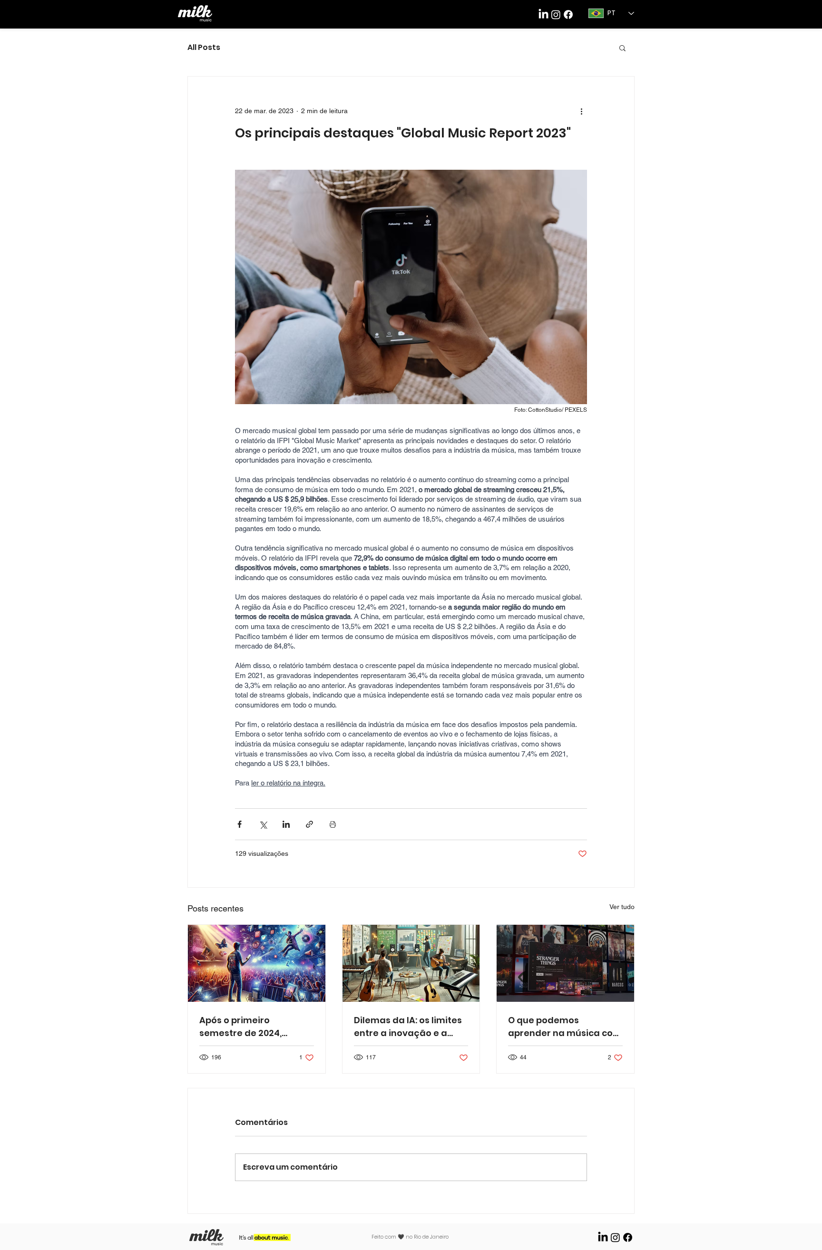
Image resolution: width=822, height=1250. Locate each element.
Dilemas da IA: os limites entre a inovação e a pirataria (408, 1026)
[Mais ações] (581, 110)
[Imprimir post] (332, 824)
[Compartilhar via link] (309, 824)
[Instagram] (615, 1237)
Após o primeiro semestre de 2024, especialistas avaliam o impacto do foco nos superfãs (252, 1026)
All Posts (203, 47)
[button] (622, 47)
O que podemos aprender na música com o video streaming (565, 1026)
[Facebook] (568, 14)
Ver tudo (622, 907)
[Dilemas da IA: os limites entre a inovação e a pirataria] (411, 963)
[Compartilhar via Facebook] (239, 824)
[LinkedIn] (543, 14)
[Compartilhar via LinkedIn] (286, 824)
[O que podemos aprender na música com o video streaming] (565, 963)
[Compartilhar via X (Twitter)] (262, 824)
